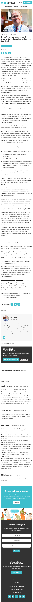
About (20, 2)
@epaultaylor (8, 290)
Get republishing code (11, 359)
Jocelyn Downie (20, 118)
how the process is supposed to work (16, 127)
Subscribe (27, 2)
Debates (16, 6)
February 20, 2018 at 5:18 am (18, 425)
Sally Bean (16, 180)
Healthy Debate (8, 3)
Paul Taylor (13, 34)
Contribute (16, 579)
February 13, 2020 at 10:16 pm (20, 386)
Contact (16, 582)
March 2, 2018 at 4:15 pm (20, 410)
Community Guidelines (16, 586)
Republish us (17, 572)
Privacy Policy (16, 592)
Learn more (24, 359)
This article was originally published (15, 284)
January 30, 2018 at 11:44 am (21, 475)
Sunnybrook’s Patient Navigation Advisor (12, 280)
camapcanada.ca (26, 272)
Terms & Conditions (16, 589)
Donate (16, 502)
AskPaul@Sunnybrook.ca (10, 297)
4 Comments (6, 46)
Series (23, 6)
